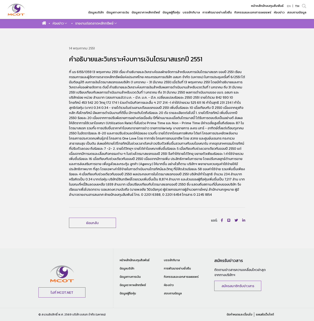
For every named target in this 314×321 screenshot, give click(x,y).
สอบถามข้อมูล (173, 293)
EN (289, 5)
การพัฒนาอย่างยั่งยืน (177, 268)
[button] (60, 23)
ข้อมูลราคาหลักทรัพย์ (133, 285)
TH (297, 5)
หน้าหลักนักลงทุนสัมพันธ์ (267, 5)
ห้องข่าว (169, 285)
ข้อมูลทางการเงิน (130, 277)
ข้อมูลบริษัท (127, 268)
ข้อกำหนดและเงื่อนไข (239, 314)
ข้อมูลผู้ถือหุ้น (128, 293)
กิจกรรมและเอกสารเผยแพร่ (181, 277)
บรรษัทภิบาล (172, 260)
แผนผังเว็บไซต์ (265, 314)
